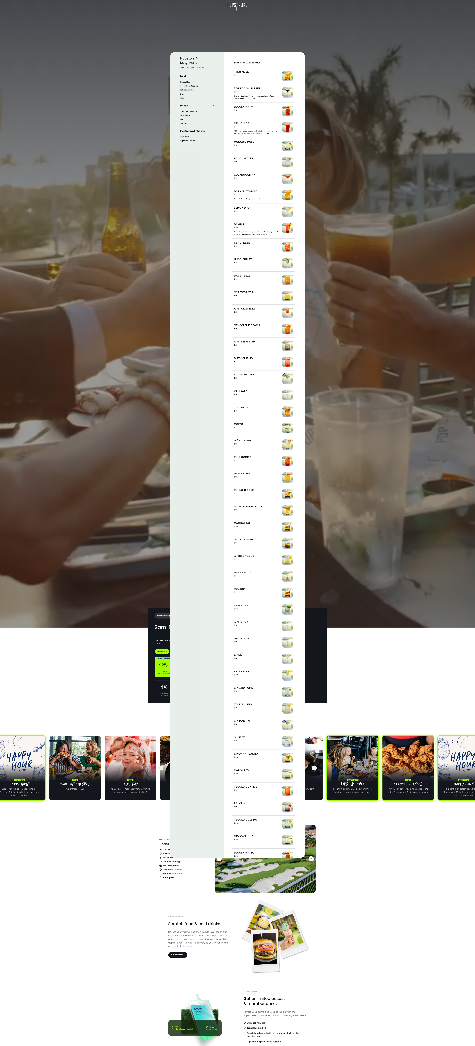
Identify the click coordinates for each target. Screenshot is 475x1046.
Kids (182, 98)
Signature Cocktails (188, 111)
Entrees (183, 94)
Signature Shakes (187, 140)
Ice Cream (184, 136)
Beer (182, 119)
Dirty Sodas (185, 115)
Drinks (184, 105)
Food (183, 76)
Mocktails (184, 123)
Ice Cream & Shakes (192, 131)
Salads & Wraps (187, 90)
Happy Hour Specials (189, 86)
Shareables (185, 82)
